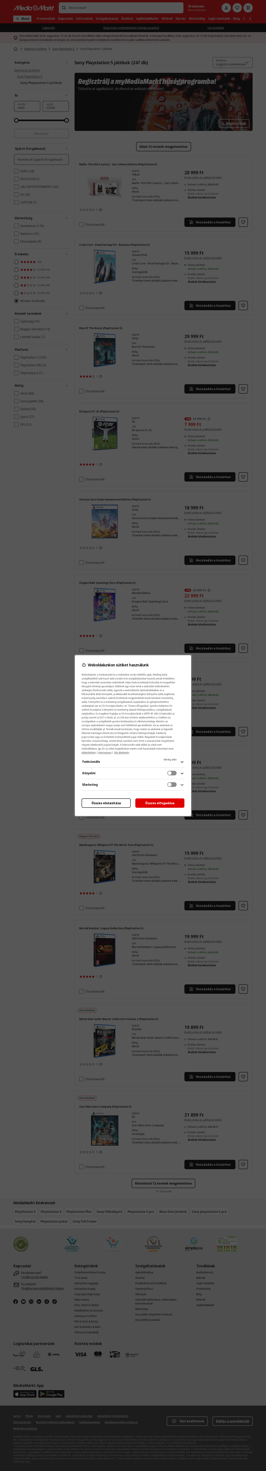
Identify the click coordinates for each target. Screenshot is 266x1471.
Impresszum (105, 752)
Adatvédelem (89, 752)
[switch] (172, 773)
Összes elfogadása (159, 803)
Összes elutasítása (106, 803)
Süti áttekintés (121, 752)
